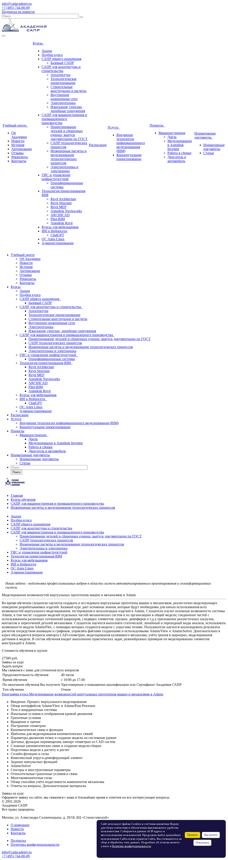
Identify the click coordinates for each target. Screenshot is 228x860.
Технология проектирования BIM (46, 363)
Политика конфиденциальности (35, 844)
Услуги (114, 127)
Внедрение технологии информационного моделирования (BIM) (130, 143)
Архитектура (60, 75)
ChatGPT (57, 235)
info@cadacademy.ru (17, 4)
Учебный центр (15, 125)
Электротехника (63, 103)
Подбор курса (52, 55)
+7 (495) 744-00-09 (16, 8)
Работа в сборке (179, 153)
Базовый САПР (62, 63)
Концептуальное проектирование (129, 157)
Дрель (172, 137)
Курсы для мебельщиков (60, 227)
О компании (20, 825)
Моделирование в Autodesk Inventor (179, 145)
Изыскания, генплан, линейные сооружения (68, 109)
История (17, 145)
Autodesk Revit (62, 223)
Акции (47, 51)
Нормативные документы (205, 135)
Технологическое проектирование (64, 81)
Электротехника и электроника (64, 169)
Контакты (18, 161)
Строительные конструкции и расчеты (68, 89)
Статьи (208, 153)
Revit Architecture (63, 199)
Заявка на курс (13, 662)
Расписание (98, 145)
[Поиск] (81, 17)
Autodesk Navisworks (66, 211)
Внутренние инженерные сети (64, 97)
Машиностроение (172, 133)
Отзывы (17, 153)
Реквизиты (19, 157)
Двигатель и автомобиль (176, 159)
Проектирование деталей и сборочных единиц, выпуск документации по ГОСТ (69, 133)
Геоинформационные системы (51, 359)
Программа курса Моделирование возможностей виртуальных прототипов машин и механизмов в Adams (82, 694)
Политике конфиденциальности (131, 846)
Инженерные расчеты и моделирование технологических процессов (69, 157)
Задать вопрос (12, 666)
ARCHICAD (60, 215)
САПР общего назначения (61, 59)
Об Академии (19, 135)
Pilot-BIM (58, 219)
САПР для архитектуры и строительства (61, 69)
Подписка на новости (18, 12)
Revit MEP (58, 207)
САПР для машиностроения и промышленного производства (64, 119)
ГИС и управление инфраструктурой (56, 177)
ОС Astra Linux (53, 239)
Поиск (16, 472)
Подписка (18, 840)
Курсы (38, 43)
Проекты (157, 125)
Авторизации (21, 149)
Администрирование (58, 243)
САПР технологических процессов (55, 343)
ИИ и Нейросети (54, 231)
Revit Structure (61, 203)
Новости (17, 141)
